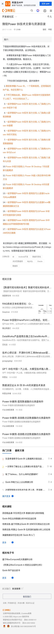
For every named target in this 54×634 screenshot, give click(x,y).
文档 (4, 603)
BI (13, 256)
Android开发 (23, 256)
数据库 (15, 266)
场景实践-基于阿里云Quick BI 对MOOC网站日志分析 (26, 523)
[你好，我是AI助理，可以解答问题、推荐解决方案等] (38, 11)
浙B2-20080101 (30, 619)
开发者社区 (12, 603)
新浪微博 (16, 588)
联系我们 (27, 596)
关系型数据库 (18, 261)
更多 (4, 542)
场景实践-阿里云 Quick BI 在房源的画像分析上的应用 (26, 529)
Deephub (6, 312)
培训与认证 (30, 603)
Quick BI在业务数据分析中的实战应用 (19, 518)
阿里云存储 (6, 393)
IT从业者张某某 (8, 409)
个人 (49, 16)
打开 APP (45, 3)
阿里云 (4, 377)
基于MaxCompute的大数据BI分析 (17, 559)
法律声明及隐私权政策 (11, 613)
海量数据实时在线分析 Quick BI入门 (18, 534)
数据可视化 (36, 256)
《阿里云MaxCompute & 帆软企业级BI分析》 (22, 564)
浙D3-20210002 (28, 623)
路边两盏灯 (6, 328)
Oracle (39, 261)
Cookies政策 (26, 613)
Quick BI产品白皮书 (11, 570)
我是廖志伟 (6, 295)
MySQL (30, 261)
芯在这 (4, 344)
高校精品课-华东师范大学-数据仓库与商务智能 (23, 512)
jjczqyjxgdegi (7, 361)
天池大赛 (21, 603)
